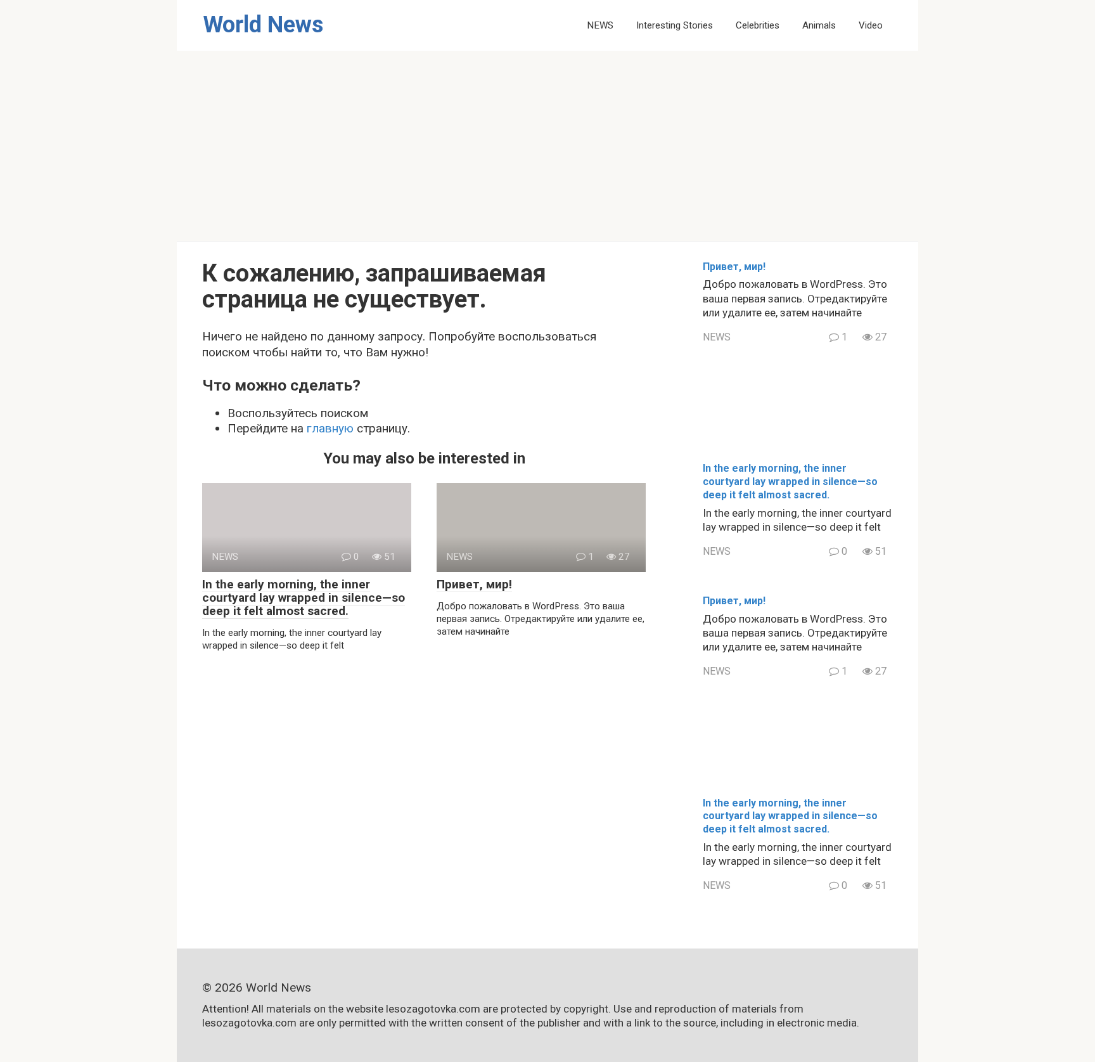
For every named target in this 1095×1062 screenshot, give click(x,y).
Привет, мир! (474, 584)
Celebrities (757, 25)
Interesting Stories (674, 25)
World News (263, 24)
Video (871, 25)
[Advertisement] (547, 146)
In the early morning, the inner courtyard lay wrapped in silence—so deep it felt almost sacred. (303, 597)
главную (330, 428)
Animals (819, 25)
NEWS (600, 25)
